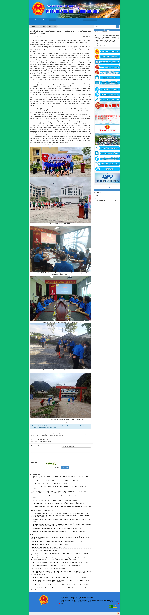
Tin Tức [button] (52, 20)
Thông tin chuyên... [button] (90, 20)
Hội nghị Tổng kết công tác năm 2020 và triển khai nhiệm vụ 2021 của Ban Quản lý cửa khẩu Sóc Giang (57, 584)
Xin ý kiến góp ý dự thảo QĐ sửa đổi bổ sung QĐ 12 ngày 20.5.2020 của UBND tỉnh (53, 500)
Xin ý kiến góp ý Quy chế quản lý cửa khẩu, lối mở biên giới (46, 568)
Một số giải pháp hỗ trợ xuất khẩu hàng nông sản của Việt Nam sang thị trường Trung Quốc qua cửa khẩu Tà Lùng (61, 496)
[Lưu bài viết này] (90, 36)
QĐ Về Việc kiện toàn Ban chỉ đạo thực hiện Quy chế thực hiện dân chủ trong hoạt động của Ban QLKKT (58, 506)
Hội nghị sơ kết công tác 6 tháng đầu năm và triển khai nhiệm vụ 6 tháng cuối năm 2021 (53, 541)
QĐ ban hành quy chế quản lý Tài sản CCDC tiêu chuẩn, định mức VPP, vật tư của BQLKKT (55, 481)
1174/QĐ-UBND (98, 37)
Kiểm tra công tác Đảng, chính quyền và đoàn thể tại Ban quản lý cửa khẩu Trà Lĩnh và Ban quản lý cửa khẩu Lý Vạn (61, 519)
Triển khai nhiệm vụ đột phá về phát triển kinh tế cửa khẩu (47, 484)
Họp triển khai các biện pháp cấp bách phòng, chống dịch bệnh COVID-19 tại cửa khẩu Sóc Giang (57, 531)
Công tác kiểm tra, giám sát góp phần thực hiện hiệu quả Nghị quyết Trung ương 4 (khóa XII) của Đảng (57, 562)
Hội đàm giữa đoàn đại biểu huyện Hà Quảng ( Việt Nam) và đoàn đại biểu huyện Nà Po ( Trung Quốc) (57, 577)
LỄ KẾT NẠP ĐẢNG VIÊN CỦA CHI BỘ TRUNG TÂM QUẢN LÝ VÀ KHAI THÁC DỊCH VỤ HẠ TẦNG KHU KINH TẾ (60, 486)
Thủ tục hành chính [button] (62, 20)
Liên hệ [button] (32, 23)
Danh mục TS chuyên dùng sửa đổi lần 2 (42, 550)
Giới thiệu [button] (36, 20)
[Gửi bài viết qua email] (84, 36)
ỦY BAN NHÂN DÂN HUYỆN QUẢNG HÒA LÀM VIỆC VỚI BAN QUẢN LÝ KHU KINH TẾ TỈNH (55, 503)
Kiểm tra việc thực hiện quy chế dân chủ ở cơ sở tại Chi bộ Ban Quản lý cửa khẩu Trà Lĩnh (55, 528)
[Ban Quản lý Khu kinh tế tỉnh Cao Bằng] (35, 4)
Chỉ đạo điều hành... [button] (113, 20)
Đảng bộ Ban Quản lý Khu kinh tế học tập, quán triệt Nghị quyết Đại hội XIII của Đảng (53, 565)
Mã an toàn (34, 462)
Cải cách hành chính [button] (75, 20)
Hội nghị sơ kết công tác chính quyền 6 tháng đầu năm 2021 (47, 544)
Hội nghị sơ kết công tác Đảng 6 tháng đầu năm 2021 (45, 547)
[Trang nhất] (31, 19)
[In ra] (87, 36)
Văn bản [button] (45, 20)
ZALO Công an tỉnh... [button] (41, 23)
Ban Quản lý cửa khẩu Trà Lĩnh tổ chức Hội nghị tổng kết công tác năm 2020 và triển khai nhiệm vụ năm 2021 (59, 587)
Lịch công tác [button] (101, 20)
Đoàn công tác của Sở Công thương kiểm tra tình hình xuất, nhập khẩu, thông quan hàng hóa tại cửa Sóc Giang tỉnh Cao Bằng (60, 477)
